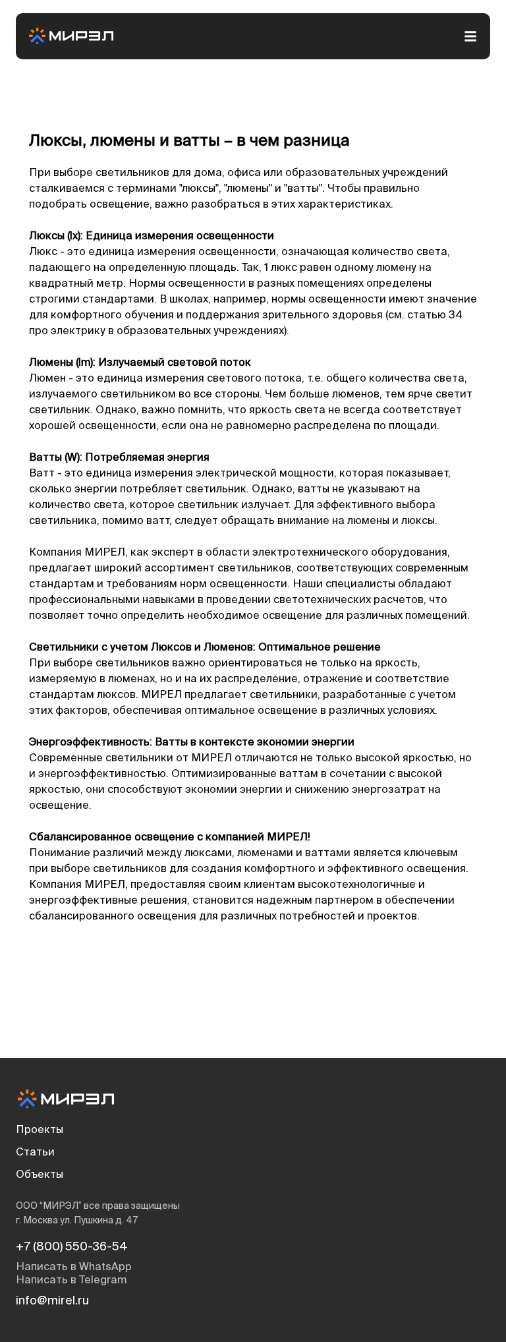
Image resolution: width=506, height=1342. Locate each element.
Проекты (39, 1130)
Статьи (35, 1153)
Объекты (39, 1175)
